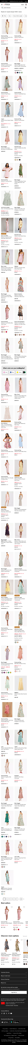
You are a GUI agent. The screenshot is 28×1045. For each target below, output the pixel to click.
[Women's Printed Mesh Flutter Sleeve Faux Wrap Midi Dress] (7, 284)
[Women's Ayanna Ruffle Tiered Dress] (21, 587)
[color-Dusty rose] (2, 755)
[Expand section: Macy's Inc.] (14, 983)
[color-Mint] (4, 755)
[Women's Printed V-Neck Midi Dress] (17, 945)
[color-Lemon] (4, 894)
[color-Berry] (2, 867)
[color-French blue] (20, 72)
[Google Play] (14, 1022)
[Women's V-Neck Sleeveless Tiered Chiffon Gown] (7, 530)
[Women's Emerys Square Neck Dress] (21, 467)
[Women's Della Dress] (21, 26)
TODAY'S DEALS (4, 1)
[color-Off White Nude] (22, 335)
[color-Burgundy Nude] (24, 335)
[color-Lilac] (2, 672)
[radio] (16, 73)
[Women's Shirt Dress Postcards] (21, 766)
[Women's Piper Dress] (7, 83)
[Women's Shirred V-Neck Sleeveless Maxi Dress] (7, 225)
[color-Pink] (2, 332)
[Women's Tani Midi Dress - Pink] (7, 385)
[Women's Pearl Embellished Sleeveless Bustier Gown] (21, 498)
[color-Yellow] (10, 672)
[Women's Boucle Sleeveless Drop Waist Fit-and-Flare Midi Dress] (21, 345)
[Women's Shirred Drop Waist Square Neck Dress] (21, 737)
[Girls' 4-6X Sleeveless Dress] (7, 198)
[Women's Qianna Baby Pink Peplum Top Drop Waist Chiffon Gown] (21, 385)
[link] (7, 40)
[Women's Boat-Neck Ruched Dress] (21, 683)
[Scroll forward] (24, 372)
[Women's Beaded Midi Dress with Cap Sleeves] (7, 737)
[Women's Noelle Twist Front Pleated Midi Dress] (7, 709)
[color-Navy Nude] (20, 335)
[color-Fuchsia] (6, 332)
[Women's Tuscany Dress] (7, 170)
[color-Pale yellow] (4, 332)
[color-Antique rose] (15, 72)
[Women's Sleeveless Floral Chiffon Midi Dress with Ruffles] (21, 170)
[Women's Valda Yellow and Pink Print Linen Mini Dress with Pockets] (21, 530)
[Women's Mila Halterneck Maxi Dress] (21, 412)
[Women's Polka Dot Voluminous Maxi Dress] (21, 284)
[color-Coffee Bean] (26, 964)
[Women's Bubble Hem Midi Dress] (21, 137)
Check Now (16, 1005)
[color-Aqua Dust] (15, 642)
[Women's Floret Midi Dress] (7, 683)
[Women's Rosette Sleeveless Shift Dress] (7, 498)
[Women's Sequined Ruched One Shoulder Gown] (7, 653)
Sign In (22, 4)
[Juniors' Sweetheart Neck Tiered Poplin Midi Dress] (7, 587)
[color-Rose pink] (6, 672)
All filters (22, 368)
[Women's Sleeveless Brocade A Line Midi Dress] (7, 137)
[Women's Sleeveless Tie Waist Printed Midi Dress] (7, 818)
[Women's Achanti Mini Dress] (7, 440)
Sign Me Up (14, 992)
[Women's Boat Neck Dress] (21, 225)
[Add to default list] (12, 907)
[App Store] (5, 1022)
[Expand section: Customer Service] (14, 972)
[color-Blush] (15, 671)
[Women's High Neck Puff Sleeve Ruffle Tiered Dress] (21, 54)
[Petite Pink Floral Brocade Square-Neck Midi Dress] (7, 794)
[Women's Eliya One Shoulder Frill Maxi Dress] (7, 467)
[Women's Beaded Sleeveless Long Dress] (21, 559)
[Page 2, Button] (23, 899)
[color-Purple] (4, 672)
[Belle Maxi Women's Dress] (21, 653)
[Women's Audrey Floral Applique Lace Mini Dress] (21, 312)
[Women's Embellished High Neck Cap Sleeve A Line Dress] (7, 847)
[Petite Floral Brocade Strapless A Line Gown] (21, 709)
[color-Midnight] (17, 72)
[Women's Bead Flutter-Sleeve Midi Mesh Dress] (21, 618)
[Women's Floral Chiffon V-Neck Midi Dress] (6, 945)
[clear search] (25, 7)
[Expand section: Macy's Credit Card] (14, 976)
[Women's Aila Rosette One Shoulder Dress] (7, 26)
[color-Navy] (6, 836)
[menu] (2, 4)
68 (21, 899)
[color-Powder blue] (4, 867)
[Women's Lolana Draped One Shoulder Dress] (7, 54)
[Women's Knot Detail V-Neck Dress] (7, 109)
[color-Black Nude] (15, 335)
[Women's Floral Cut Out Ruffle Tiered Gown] (7, 559)
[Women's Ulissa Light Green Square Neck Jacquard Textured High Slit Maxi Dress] (7, 257)
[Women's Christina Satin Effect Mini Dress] (21, 257)
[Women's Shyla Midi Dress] (21, 83)
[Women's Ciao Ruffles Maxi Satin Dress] (7, 312)
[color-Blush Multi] (17, 642)
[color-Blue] (17, 335)
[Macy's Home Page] (6, 4)
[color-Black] (20, 160)
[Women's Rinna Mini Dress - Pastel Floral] (7, 618)
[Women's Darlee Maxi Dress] (21, 440)
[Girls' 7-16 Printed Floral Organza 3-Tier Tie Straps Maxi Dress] (7, 412)
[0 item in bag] (26, 4)
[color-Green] (8, 672)
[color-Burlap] (17, 160)
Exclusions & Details (9, 1005)
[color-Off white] (17, 671)
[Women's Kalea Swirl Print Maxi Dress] (21, 847)
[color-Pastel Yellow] (15, 160)
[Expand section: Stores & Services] (14, 979)
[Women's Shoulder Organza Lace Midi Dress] (7, 877)
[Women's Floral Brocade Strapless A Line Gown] (21, 198)
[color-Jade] (22, 72)
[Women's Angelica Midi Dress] (7, 766)
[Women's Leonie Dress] (21, 109)
